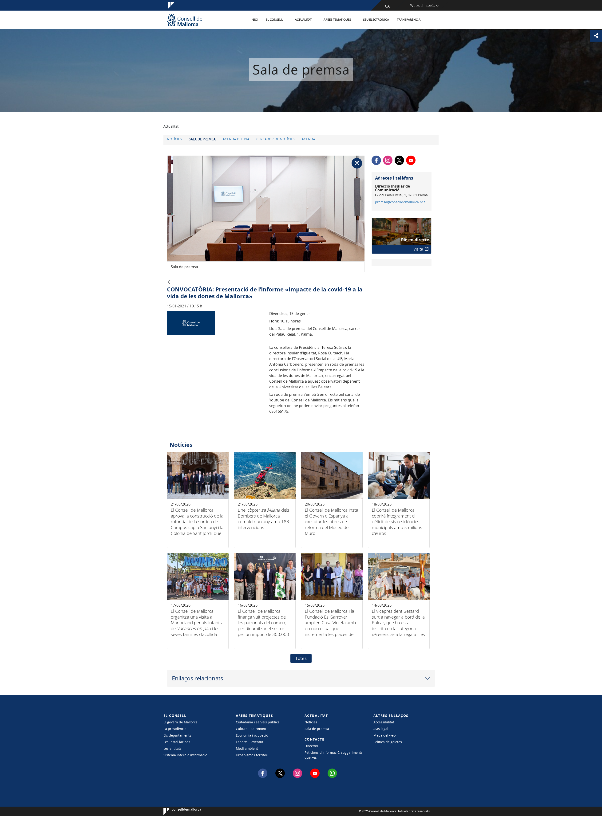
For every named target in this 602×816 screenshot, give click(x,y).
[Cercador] (429, 20)
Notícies (174, 139)
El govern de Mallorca (180, 722)
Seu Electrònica (376, 20)
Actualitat (303, 20)
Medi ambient (247, 748)
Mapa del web (384, 735)
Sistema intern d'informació (185, 755)
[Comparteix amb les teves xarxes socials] (596, 36)
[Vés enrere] (169, 282)
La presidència (174, 728)
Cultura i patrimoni (251, 728)
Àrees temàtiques (337, 20)
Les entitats (172, 748)
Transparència (408, 20)
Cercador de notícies (275, 139)
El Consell (274, 20)
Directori (311, 746)
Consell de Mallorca (177, 811)
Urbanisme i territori (252, 755)
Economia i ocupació (252, 735)
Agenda (308, 139)
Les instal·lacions (176, 742)
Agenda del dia (236, 139)
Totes (301, 658)
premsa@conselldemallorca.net (400, 202)
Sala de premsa (202, 139)
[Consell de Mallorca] (184, 19)
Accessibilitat (383, 722)
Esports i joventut (249, 742)
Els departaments (177, 735)
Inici (254, 20)
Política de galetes (387, 742)
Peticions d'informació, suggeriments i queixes (334, 755)
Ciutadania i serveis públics (257, 722)
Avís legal (380, 728)
